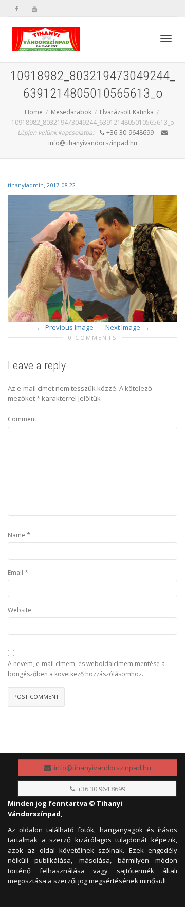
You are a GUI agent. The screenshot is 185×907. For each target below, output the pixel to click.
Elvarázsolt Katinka (127, 112)
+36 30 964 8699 (100, 788)
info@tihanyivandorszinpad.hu (101, 767)
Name (16, 535)
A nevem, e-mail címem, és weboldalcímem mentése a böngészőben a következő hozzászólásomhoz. (86, 668)
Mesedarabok (71, 112)
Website (19, 610)
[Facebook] (16, 8)
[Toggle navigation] (166, 38)
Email (15, 572)
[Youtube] (34, 8)
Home (34, 112)
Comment (22, 419)
